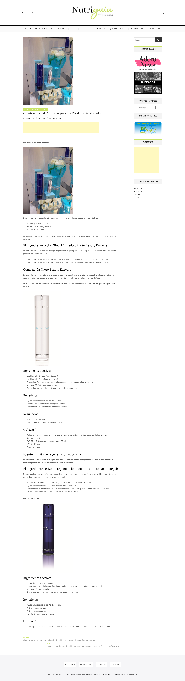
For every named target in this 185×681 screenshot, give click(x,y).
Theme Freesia (81, 674)
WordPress (92, 674)
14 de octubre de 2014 (57, 118)
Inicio (28, 29)
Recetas (84, 29)
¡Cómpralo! (152, 29)
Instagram (138, 191)
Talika (44, 109)
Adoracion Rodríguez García (35, 118)
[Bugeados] (148, 72)
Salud (73, 29)
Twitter (137, 194)
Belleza (27, 109)
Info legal (136, 29)
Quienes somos (117, 29)
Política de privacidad (130, 674)
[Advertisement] (61, 127)
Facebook (138, 188)
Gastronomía (57, 29)
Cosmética (35, 109)
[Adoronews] (148, 56)
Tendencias (100, 29)
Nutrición (40, 29)
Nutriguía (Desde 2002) (55, 674)
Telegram (138, 197)
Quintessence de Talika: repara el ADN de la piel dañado (62, 113)
